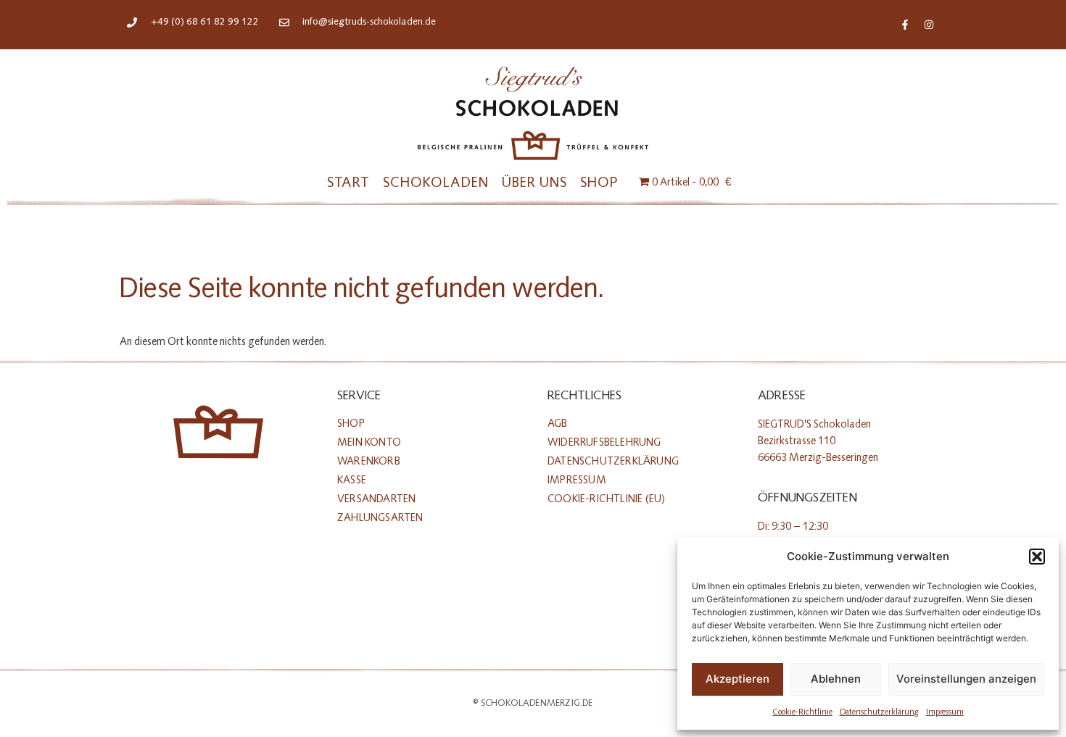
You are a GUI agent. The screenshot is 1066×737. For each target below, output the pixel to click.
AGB (558, 423)
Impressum (945, 712)
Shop (599, 182)
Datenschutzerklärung (879, 712)
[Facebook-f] (905, 24)
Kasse (351, 480)
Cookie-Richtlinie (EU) (606, 499)
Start (348, 182)
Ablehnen (836, 679)
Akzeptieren (737, 679)
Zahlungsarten (380, 518)
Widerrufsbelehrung (604, 442)
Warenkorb (368, 461)
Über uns (534, 182)
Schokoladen (436, 182)
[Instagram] (929, 24)
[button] (1037, 556)
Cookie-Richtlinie (802, 712)
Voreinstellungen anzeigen (966, 679)
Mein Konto (369, 442)
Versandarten (376, 499)
